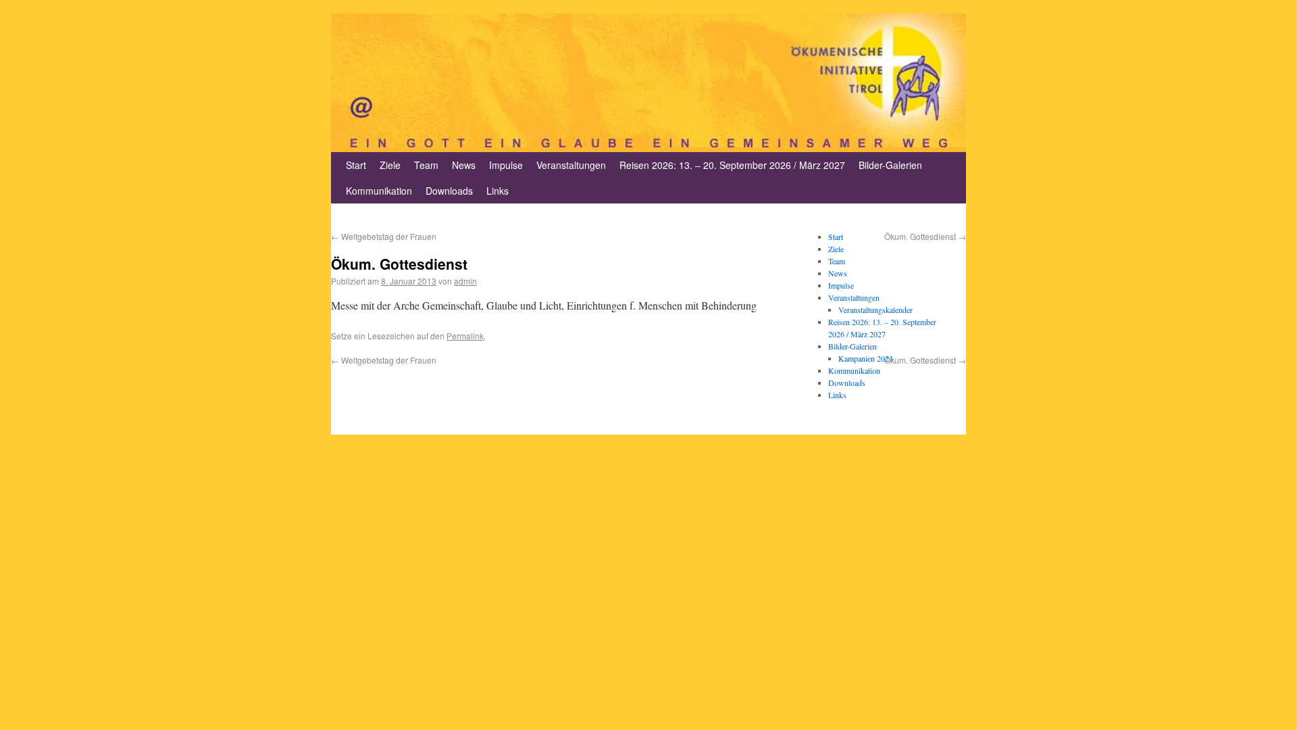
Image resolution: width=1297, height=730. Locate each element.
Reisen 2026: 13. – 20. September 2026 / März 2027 (732, 165)
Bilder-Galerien (890, 165)
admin (465, 281)
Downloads (449, 190)
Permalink (465, 335)
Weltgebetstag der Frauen (383, 236)
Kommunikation (379, 190)
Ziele (390, 165)
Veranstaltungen (571, 165)
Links (497, 190)
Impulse (506, 165)
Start (356, 165)
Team (426, 165)
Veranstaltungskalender (875, 309)
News (464, 165)
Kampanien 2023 (865, 358)
